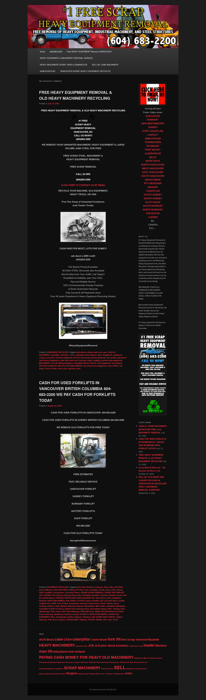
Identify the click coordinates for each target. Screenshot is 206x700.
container (64, 355)
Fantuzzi (104, 595)
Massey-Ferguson (76, 606)
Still (93, 617)
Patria (58, 611)
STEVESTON (153, 213)
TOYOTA (91, 619)
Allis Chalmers (88, 587)
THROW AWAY (72, 619)
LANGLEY (152, 135)
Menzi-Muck (90, 606)
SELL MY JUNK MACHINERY (105, 64)
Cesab (102, 589)
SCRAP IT (84, 614)
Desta (73, 595)
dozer (99, 355)
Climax (120, 589)
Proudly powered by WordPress (103, 689)
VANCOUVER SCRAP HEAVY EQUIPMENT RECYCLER (85, 71)
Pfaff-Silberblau (73, 611)
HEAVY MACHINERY (56, 600)
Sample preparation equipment (51, 668)
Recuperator (114, 662)
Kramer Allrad (106, 603)
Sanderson (58, 614)
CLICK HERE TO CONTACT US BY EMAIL (83, 185)
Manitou (63, 606)
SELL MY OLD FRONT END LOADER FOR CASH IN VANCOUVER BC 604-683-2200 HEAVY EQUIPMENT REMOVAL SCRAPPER (152, 483)
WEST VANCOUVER (153, 168)
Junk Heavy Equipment (49, 360)
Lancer (116, 603)
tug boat (71, 368)
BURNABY (152, 120)
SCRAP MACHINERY (98, 614)
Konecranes (94, 603)
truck (65, 368)
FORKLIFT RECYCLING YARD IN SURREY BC (75, 598)
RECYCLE (89, 611)
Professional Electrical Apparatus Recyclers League (59, 662)
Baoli (56, 589)
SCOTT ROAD (152, 202)
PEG (63, 611)
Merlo (98, 606)
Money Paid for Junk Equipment (97, 363)
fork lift (76, 357)
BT (77, 589)
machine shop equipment (111, 360)
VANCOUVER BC (47, 71)
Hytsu (88, 600)
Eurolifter (96, 595)
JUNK (53, 603)
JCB (101, 600)
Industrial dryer (81, 646)
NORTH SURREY (153, 198)
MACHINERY (44, 363)
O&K (123, 608)
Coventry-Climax (72, 592)
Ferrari (119, 595)
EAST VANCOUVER (152, 172)
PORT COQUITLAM (152, 131)
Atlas (106, 587)
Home (42, 51)
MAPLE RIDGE (153, 180)
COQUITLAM (153, 191)
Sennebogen (61, 617)
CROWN (47, 595)
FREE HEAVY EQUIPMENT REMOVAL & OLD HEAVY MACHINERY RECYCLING (151, 458)
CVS (53, 595)
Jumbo (121, 600)
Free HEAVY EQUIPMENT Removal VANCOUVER (89, 51)
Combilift (48, 592)
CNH (41, 592)
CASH (68, 639)
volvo (78, 368)
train (60, 368)
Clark (113, 589)
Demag (67, 595)
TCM (50, 619)
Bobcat (72, 589)
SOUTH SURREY (153, 195)
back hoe (98, 352)
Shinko (71, 617)
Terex (54, 619)
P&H (53, 611)
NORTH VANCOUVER (152, 164)
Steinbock (86, 617)
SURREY (153, 127)
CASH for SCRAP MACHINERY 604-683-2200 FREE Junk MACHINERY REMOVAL (153, 429)
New (87, 608)
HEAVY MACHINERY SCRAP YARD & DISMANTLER (63, 64)
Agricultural (81, 352)
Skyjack (77, 617)
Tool (102, 674)
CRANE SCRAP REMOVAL (92, 592)
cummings (79, 355)
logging (96, 360)
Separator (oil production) (136, 668)
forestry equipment (64, 357)
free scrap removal (88, 357)
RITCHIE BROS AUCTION (112, 611)
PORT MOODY (153, 150)
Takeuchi (43, 619)
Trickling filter (118, 674)
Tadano (119, 617)
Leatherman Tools (136, 646)
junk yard (74, 360)
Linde (57, 606)
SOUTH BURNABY (153, 206)
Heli (67, 600)
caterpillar (55, 355)
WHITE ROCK (153, 161)
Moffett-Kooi (70, 608)
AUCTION (118, 587)
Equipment (107, 355)
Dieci (79, 595)
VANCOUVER (153, 116)
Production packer (155, 658)
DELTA (152, 157)
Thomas (61, 619)
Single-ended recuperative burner (52, 674)
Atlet (111, 587)
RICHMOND (152, 146)
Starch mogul (83, 674)
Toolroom (109, 674)
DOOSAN (87, 595)
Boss (50, 639)
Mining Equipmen (65, 363)
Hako (109, 598)
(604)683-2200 (56, 51)
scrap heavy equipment (96, 365)
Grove (103, 598)
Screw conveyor (107, 668)
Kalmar (65, 603)
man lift (54, 363)
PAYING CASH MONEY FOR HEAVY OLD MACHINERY (86, 657)
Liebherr (50, 606)
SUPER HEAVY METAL (105, 617)
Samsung (49, 614)
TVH (105, 619)
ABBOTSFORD (153, 138)
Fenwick (112, 595)
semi (109, 365)
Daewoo (59, 595)
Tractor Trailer (51, 368)
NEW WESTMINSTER (152, 123)
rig (84, 365)
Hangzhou (116, 598)
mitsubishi (78, 363)
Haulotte (42, 600)
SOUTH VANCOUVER (152, 176)
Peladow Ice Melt (140, 658)
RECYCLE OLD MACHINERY (70, 365)
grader (113, 357)
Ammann (99, 587)
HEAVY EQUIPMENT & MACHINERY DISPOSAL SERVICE (66, 58)
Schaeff (76, 614)
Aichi (78, 587)
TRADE (99, 619)
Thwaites (83, 619)
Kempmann (74, 603)
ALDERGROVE (153, 153)
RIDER (98, 611)
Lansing (42, 606)
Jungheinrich (44, 603)
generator (102, 357)
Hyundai (95, 600)
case (105, 352)
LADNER (153, 217)
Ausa (41, 589)
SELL (53, 617)
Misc (103, 606)
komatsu (82, 360)
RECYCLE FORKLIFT (48, 365)
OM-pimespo (44, 611)
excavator (50, 357)
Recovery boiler (103, 662)
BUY (81, 589)
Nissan (104, 608)
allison (90, 352)
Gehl (98, 598)
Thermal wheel (94, 674)
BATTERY (64, 589)
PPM (82, 611)
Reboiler (92, 662)
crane (71, 355)
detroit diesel (90, 355)
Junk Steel (64, 360)
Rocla (41, 614)
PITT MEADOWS (153, 183)
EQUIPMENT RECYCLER (57, 352)
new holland (117, 363)
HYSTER (81, 600)
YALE (115, 619)
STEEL (115, 365)
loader (90, 360)
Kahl (59, 603)
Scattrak (68, 614)
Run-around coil (140, 662)
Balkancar (48, 589)
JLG (106, 600)
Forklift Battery (48, 598)
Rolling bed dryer (127, 662)
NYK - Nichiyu (114, 608)
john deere (121, 357)
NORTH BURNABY (153, 209)
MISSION (153, 187)
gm (108, 357)
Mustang (80, 608)
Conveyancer (58, 592)
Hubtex (73, 600)
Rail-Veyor (85, 662)
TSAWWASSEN (153, 142)
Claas (107, 589)
